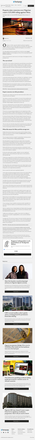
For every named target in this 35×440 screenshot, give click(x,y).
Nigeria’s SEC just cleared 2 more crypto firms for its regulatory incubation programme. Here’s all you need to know (17, 411)
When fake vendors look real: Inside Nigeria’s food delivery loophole (18, 224)
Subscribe (30, 5)
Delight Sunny (7, 38)
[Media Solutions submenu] (10, 6)
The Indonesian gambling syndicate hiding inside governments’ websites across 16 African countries (18, 379)
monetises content (28, 73)
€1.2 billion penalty (22, 133)
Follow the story (16, 291)
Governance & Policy (29, 40)
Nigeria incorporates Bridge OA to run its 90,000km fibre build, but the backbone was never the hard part (17, 347)
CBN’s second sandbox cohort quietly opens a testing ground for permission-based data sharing (16, 314)
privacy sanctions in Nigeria (19, 138)
